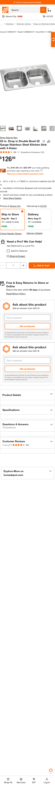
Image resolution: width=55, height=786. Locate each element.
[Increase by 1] (23, 265)
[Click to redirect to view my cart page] (49, 10)
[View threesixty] (43, 128)
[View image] (3, 128)
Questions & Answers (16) (32, 152)
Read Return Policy (16, 293)
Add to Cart (43, 265)
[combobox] (25, 10)
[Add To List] (43, 141)
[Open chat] (53, 39)
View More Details (12, 198)
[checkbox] (8, 250)
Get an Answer (27, 326)
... (1, 24)
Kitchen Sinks (24, 23)
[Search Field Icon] (43, 10)
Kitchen (10, 23)
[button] (27, 395)
